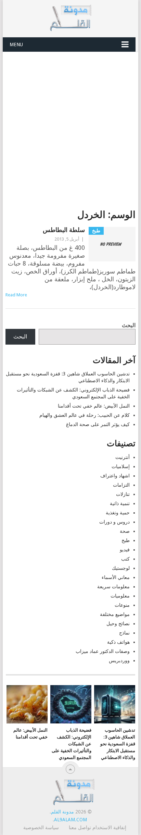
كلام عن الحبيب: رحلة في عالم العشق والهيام (84, 415)
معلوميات (120, 596)
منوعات (122, 605)
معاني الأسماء (116, 577)
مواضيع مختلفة (115, 614)
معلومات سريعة (113, 586)
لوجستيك (121, 568)
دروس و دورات (114, 522)
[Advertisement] (70, 125)
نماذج (124, 632)
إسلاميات (121, 466)
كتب (125, 559)
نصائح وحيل (118, 623)
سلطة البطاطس (64, 229)
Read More (16, 294)
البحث (129, 325)
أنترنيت (122, 457)
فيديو (125, 549)
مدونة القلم (62, 811)
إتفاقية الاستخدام (109, 827)
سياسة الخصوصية (41, 827)
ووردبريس (119, 660)
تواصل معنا (80, 827)
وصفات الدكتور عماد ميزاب (103, 651)
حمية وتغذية (118, 512)
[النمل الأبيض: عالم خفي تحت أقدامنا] (27, 704)
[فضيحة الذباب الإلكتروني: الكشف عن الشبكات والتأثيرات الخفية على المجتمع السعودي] (70, 704)
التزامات (121, 485)
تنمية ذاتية (120, 503)
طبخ (125, 540)
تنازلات (123, 494)
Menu (16, 44)
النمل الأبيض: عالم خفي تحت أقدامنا (94, 406)
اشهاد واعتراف (115, 475)
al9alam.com (70, 819)
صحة (125, 531)
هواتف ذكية (118, 642)
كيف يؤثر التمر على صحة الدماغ (98, 424)
